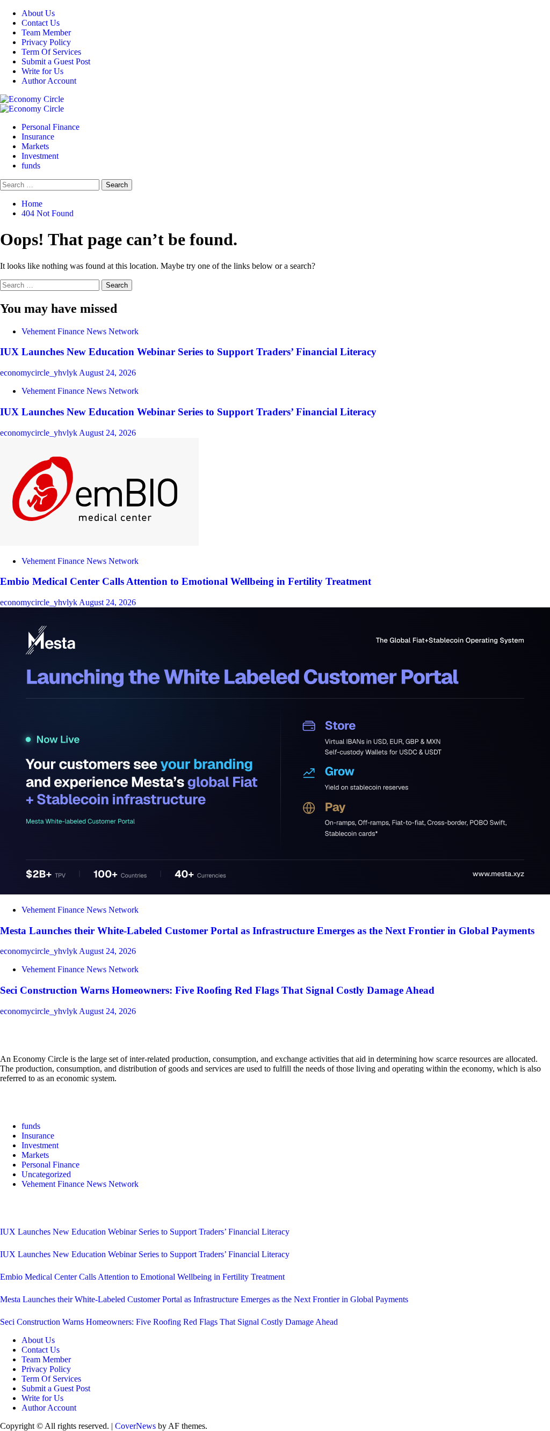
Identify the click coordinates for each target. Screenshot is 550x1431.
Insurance (37, 136)
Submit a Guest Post (55, 61)
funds (30, 165)
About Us (38, 13)
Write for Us (42, 71)
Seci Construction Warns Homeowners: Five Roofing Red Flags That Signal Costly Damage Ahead (217, 990)
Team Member (46, 32)
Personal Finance (50, 126)
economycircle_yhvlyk (39, 372)
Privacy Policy (46, 42)
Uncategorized (46, 1174)
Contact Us (40, 22)
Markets (35, 146)
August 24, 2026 (107, 372)
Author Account (48, 80)
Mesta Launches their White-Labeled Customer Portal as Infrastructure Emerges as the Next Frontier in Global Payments (267, 930)
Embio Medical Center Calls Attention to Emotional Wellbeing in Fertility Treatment (185, 581)
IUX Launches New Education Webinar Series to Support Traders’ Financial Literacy (188, 351)
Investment (40, 155)
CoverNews (135, 1425)
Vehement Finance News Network (80, 331)
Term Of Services (51, 51)
